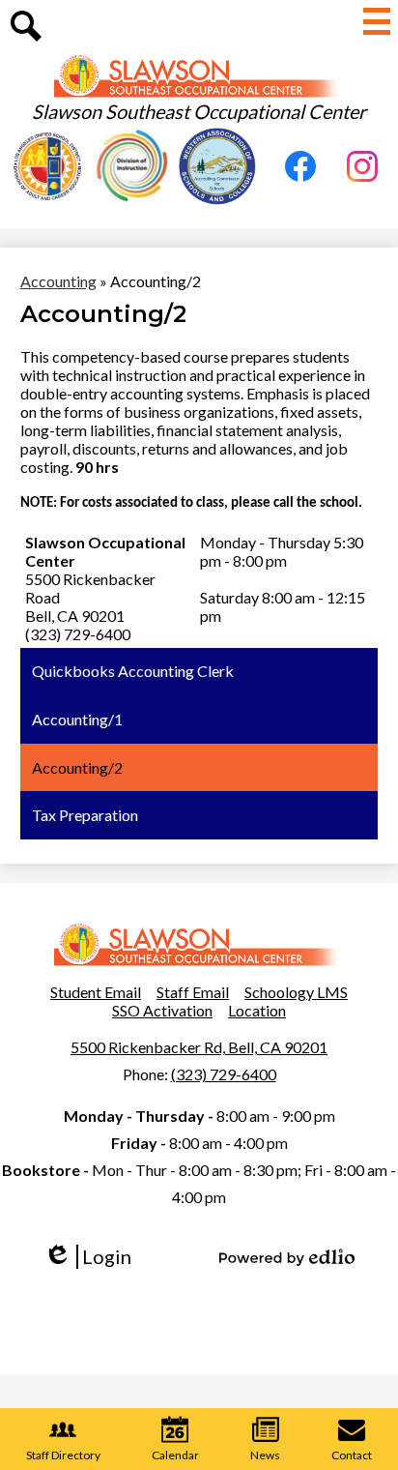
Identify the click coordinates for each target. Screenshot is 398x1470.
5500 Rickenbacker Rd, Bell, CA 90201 (199, 1047)
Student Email (95, 992)
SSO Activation (162, 1010)
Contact (351, 1455)
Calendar (175, 1455)
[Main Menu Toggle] (376, 21)
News (265, 1455)
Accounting (58, 281)
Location (257, 1010)
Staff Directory (63, 1455)
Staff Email (192, 992)
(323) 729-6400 (223, 1074)
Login (94, 1257)
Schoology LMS (296, 992)
